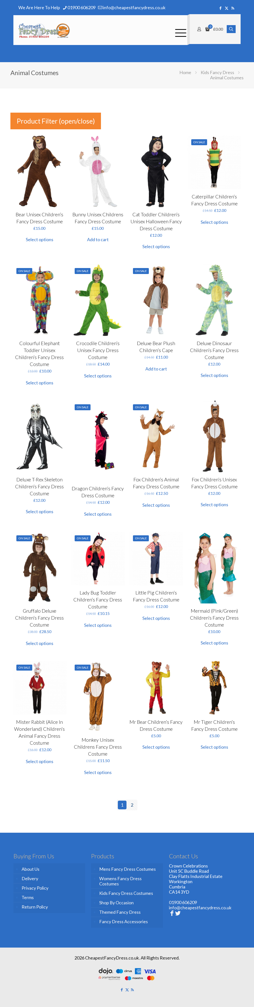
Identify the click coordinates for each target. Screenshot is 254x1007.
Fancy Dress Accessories (123, 921)
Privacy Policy (35, 888)
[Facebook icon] (220, 8)
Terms (28, 897)
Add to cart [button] (98, 239)
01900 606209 (81, 7)
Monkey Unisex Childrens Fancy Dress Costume (98, 747)
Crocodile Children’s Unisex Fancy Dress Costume (98, 350)
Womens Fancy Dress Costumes (120, 881)
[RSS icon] (233, 8)
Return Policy (35, 907)
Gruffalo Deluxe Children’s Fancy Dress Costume (39, 618)
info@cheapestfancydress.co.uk (134, 7)
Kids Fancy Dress (217, 72)
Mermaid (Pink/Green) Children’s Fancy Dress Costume (214, 618)
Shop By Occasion (116, 902)
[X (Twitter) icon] (226, 8)
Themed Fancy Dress (120, 912)
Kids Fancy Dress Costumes (126, 893)
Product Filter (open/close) (56, 121)
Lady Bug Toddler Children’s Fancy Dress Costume (97, 599)
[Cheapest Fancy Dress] (44, 30)
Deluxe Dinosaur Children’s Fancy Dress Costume (214, 350)
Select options (39, 239)
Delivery (30, 878)
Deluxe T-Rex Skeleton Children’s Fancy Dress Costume (39, 486)
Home (185, 72)
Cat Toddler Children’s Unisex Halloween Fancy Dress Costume (156, 221)
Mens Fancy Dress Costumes (127, 869)
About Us (30, 869)
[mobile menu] (179, 30)
